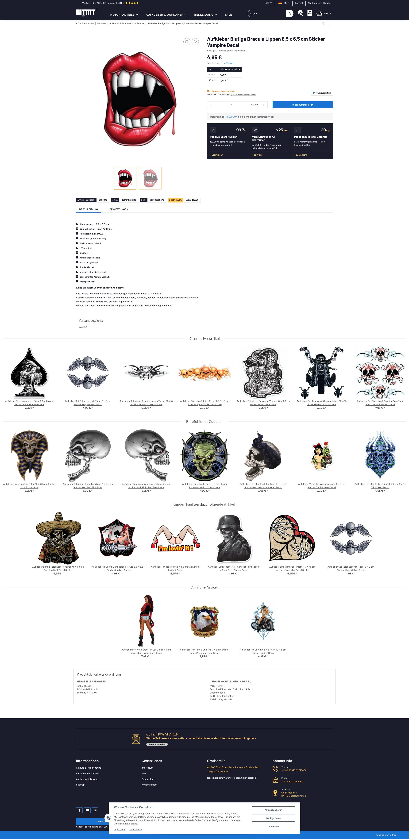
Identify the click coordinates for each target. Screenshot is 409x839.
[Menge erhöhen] (263, 104)
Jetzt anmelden (157, 744)
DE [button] (285, 3)
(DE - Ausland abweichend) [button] (243, 94)
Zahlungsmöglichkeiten (88, 779)
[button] (300, 13)
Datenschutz (148, 779)
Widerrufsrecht (149, 784)
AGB (144, 773)
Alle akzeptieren (273, 809)
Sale (228, 14)
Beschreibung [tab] (88, 209)
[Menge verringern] (210, 104)
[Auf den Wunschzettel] (195, 41)
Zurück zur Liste (86, 23)
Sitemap (80, 784)
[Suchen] (289, 13)
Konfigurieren (273, 818)
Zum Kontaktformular (292, 781)
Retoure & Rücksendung (88, 767)
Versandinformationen (87, 773)
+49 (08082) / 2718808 (294, 770)
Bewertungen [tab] (118, 209)
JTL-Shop (391, 835)
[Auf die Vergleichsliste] (186, 41)
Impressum (147, 767)
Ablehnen (273, 826)
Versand (230, 63)
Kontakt (299, 3)
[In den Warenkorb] (78, 34)
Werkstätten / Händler (319, 3)
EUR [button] (267, 3)
